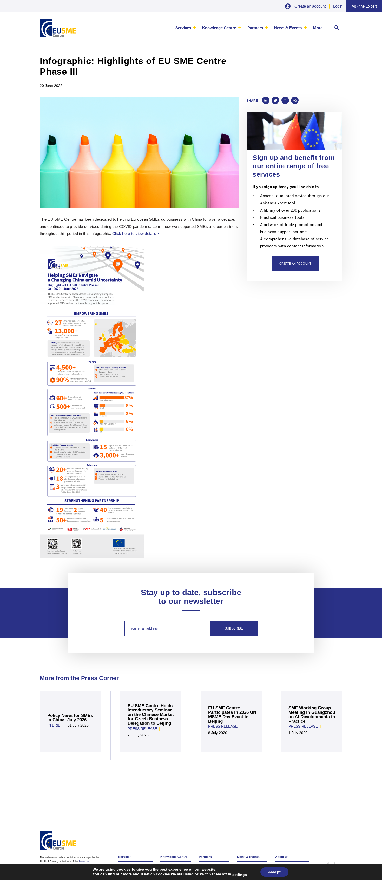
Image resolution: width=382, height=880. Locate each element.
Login (337, 6)
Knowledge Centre (219, 27)
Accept (274, 872)
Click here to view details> (135, 233)
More (317, 27)
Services (183, 27)
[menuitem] (185, 27)
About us (281, 857)
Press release (142, 729)
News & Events (288, 27)
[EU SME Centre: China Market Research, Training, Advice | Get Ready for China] (58, 28)
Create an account (310, 6)
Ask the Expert (364, 6)
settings (239, 874)
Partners (255, 27)
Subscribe (234, 628)
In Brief (55, 725)
